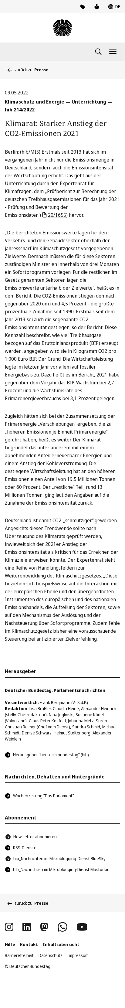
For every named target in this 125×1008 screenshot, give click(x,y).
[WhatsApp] (62, 927)
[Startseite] (62, 27)
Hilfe (10, 944)
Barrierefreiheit (19, 955)
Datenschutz (50, 955)
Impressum (78, 955)
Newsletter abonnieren (35, 836)
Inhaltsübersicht (61, 944)
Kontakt (29, 944)
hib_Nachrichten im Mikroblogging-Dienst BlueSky (59, 858)
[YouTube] (81, 927)
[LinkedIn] (26, 927)
